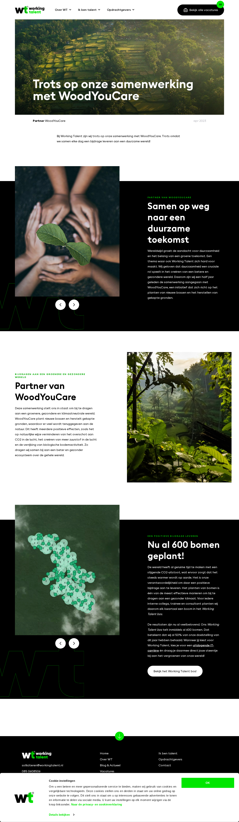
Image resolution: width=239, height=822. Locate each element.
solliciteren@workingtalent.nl (42, 765)
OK (208, 782)
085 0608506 (31, 771)
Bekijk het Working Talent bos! (175, 671)
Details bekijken (59, 814)
